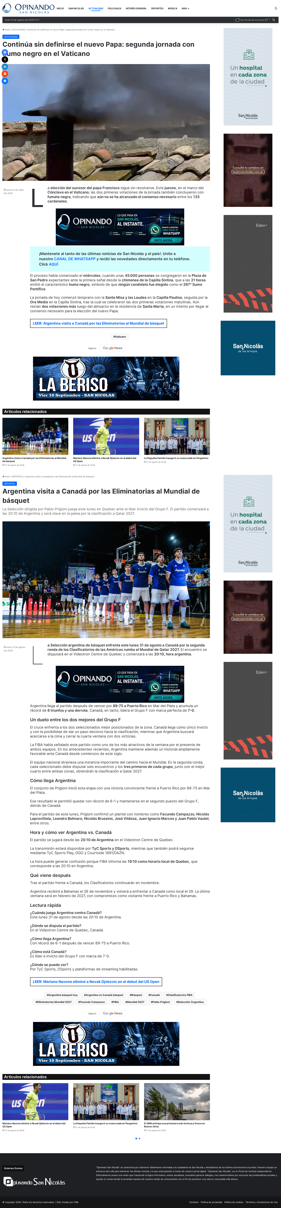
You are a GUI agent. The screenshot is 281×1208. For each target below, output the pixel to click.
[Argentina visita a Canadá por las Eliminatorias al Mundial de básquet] (35, 436)
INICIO (60, 8)
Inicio (7, 29)
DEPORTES (157, 8)
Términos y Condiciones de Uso (262, 1202)
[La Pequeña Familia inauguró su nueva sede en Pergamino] (177, 436)
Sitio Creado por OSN (67, 1202)
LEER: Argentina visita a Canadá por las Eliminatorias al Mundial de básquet (98, 323)
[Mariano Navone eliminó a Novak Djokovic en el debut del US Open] (106, 436)
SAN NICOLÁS (76, 8)
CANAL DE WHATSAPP (75, 259)
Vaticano (120, 336)
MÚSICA (172, 8)
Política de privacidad (211, 1202)
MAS (184, 8)
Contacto (194, 1202)
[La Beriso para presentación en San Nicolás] (106, 378)
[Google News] (113, 348)
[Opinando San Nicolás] (28, 8)
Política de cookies (233, 1202)
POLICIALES (114, 8)
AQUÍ (53, 264)
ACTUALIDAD (95, 8)
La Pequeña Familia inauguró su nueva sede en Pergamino (176, 458)
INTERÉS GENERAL (136, 8)
